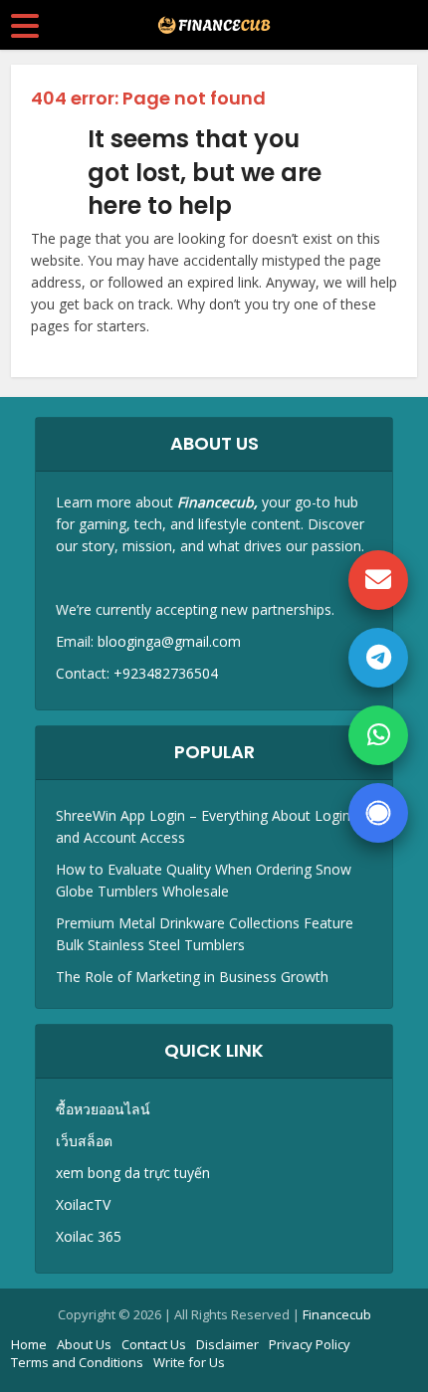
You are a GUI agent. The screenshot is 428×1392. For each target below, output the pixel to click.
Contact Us (153, 1344)
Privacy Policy (309, 1344)
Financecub (337, 1314)
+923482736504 (165, 673)
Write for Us (189, 1362)
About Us (84, 1344)
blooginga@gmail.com (169, 641)
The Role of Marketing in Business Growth (192, 976)
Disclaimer (227, 1344)
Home (29, 1344)
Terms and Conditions (77, 1362)
